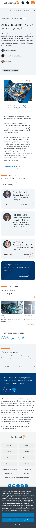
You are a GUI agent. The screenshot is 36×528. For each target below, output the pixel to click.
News (26, 445)
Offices (9, 451)
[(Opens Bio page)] (7, 194)
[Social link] (9, 485)
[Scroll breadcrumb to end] (27, 10)
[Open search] (27, 2)
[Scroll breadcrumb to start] (9, 10)
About (9, 445)
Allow (18, 515)
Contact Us (26, 458)
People (27, 451)
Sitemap (26, 473)
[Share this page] (24, 18)
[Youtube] (13, 338)
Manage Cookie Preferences (18, 525)
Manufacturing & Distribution (10, 70)
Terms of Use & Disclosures (9, 469)
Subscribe (27, 464)
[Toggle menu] (33, 2)
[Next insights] (32, 324)
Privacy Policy (27, 469)
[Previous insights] (29, 324)
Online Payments (9, 464)
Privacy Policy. (26, 510)
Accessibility (8, 473)
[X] (8, 338)
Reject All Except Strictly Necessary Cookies (18, 520)
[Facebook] (18, 485)
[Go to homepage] (18, 437)
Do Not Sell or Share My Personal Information (16, 477)
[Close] (34, 489)
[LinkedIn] (3, 338)
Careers (9, 458)
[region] (18, 507)
